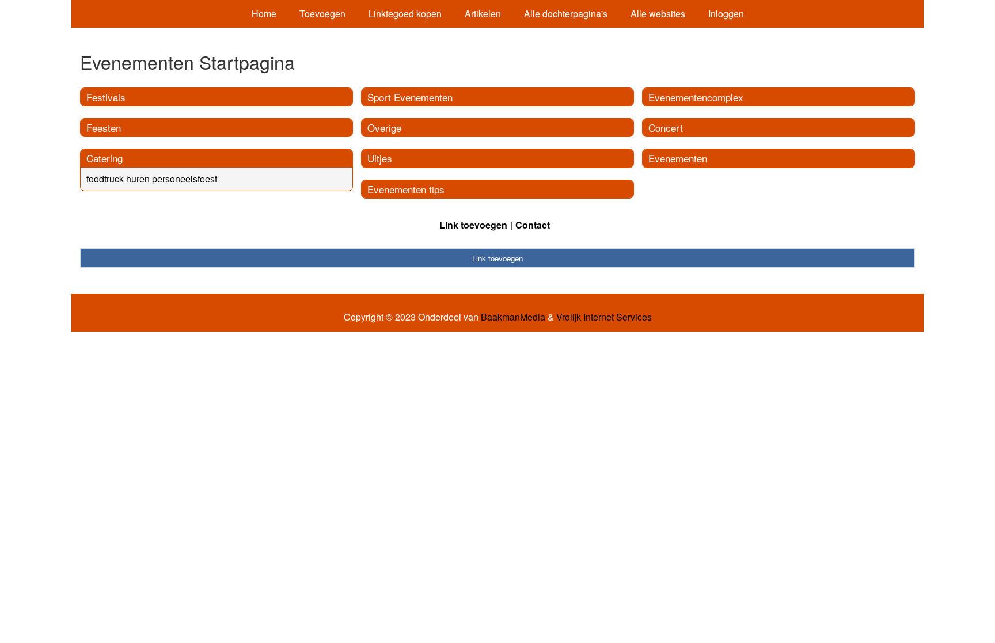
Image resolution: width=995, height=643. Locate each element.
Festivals (106, 97)
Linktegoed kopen (405, 13)
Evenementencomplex (695, 97)
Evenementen (677, 158)
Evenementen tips (406, 189)
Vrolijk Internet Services (604, 317)
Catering (104, 158)
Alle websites (658, 13)
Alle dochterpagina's (565, 13)
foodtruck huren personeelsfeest (151, 178)
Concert (665, 127)
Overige (384, 127)
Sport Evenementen (410, 97)
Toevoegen (322, 13)
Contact (532, 224)
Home (264, 13)
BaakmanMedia (513, 317)
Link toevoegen (473, 224)
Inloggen (726, 13)
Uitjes (379, 158)
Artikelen (483, 13)
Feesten (103, 127)
